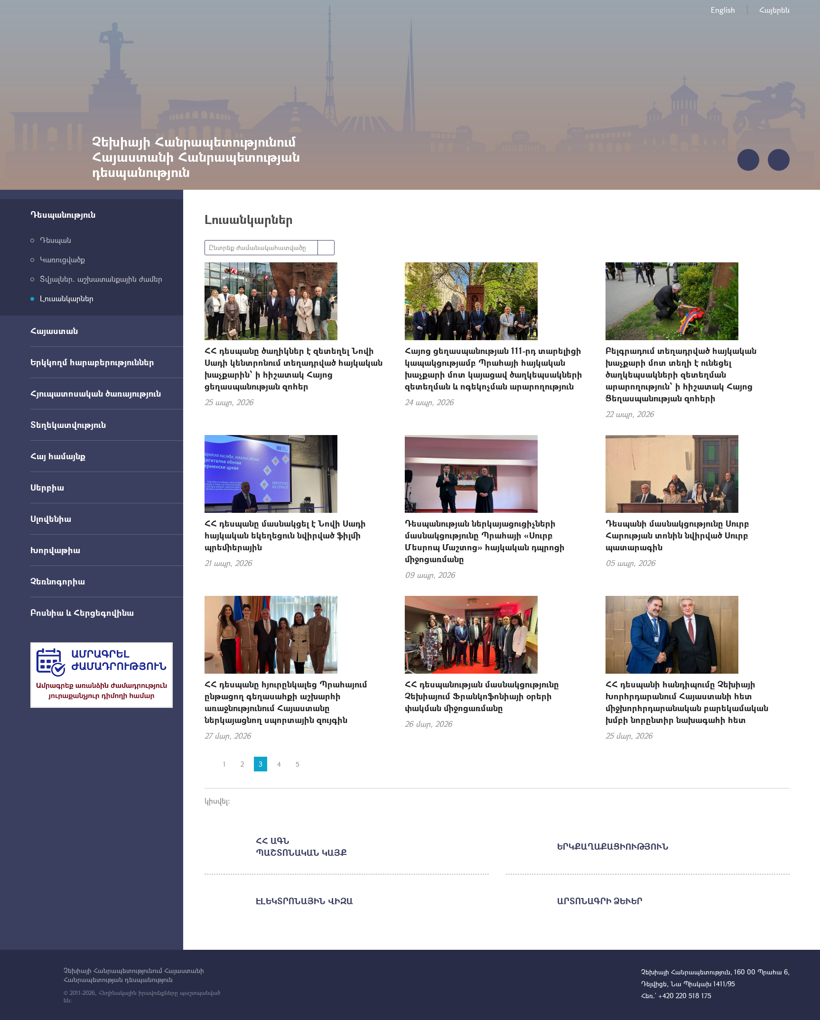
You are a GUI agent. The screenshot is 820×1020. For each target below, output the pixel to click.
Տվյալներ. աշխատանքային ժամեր (101, 279)
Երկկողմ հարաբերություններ (92, 362)
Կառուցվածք (62, 259)
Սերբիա (47, 487)
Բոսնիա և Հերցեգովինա (82, 612)
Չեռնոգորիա (57, 581)
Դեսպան (55, 240)
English (723, 10)
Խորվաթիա (55, 550)
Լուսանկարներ (66, 298)
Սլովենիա (50, 518)
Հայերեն (774, 10)
